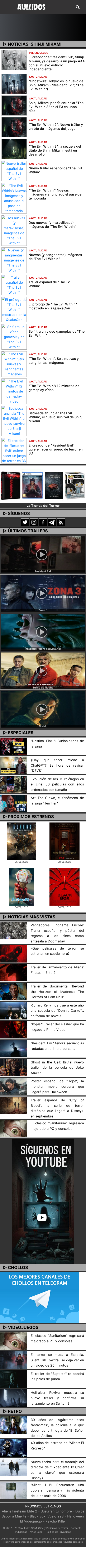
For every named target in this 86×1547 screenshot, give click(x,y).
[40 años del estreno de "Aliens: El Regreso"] (14, 1448)
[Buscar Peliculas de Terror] (78, 7)
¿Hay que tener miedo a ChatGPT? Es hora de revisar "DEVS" (57, 765)
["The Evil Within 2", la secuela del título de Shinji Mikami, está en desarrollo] (14, 149)
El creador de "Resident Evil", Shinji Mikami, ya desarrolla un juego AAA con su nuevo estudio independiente (57, 63)
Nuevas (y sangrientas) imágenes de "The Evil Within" (55, 257)
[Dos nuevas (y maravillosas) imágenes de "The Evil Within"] (14, 230)
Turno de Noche (43, 687)
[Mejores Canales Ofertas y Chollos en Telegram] (39, 1297)
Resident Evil (43, 571)
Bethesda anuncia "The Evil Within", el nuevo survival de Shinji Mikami (56, 417)
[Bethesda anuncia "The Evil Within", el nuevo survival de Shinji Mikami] (14, 420)
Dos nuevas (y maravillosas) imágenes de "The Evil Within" (52, 224)
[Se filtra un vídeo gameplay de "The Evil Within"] (14, 336)
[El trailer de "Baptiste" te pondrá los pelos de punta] (14, 1379)
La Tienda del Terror (43, 505)
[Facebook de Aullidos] (43, 522)
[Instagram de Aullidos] (34, 522)
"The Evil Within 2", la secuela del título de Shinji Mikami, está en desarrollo (55, 150)
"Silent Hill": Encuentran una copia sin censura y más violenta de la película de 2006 (57, 1490)
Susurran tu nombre (56, 1511)
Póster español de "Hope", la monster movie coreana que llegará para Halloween (57, 1086)
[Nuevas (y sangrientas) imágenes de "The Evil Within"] (14, 260)
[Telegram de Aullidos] (52, 522)
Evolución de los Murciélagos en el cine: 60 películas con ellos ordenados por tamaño (57, 784)
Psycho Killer (56, 1521)
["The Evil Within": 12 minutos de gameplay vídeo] (14, 391)
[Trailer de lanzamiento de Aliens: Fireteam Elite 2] (14, 972)
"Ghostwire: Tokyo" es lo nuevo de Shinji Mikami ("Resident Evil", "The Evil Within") (56, 85)
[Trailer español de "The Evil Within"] (14, 284)
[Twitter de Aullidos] (25, 522)
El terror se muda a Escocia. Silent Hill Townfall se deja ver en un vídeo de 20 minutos (57, 1360)
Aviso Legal (36, 1531)
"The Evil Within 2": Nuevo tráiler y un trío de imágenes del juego (56, 126)
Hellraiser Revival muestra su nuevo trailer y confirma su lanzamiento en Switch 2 (57, 1397)
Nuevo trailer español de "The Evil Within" (55, 170)
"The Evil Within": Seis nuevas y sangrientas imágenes (54, 361)
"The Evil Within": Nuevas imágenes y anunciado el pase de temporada (55, 194)
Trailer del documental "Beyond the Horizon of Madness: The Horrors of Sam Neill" (57, 991)
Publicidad (21, 1531)
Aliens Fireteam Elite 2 (19, 1511)
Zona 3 (42, 610)
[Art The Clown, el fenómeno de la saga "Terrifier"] (14, 803)
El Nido (43, 726)
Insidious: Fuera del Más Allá (43, 648)
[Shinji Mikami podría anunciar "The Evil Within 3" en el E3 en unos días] (14, 105)
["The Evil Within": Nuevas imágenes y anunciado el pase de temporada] (14, 198)
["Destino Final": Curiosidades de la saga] (14, 746)
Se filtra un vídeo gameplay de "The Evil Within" (57, 333)
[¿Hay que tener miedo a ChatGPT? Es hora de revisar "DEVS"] (14, 765)
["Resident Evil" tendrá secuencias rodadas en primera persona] (14, 1048)
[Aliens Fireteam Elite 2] (21, 841)
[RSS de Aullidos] (61, 522)
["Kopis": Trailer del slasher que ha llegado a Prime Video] (14, 1029)
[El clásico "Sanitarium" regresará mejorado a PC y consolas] (14, 1128)
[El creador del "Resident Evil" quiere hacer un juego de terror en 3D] (14, 450)
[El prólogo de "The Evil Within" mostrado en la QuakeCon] (14, 309)
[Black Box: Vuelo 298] (64, 886)
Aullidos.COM (29, 1528)
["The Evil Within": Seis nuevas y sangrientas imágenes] (14, 364)
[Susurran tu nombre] (64, 841)
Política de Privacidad (58, 1531)
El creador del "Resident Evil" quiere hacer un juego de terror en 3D (56, 449)
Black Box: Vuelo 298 (47, 1516)
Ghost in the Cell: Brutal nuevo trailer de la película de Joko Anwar (57, 1067)
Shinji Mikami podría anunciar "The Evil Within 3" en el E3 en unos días (56, 107)
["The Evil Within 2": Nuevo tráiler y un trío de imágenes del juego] (14, 127)
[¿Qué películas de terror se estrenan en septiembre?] (14, 953)
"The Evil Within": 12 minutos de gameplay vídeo (54, 388)
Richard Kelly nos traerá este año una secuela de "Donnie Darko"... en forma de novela (57, 1010)
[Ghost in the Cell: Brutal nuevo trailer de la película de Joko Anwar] (14, 1067)
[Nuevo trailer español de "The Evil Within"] (14, 171)
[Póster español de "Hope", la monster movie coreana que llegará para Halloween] (14, 1086)
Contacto (76, 1528)
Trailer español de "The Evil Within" (50, 284)
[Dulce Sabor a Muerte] (21, 886)
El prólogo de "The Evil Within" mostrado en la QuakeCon (53, 306)
